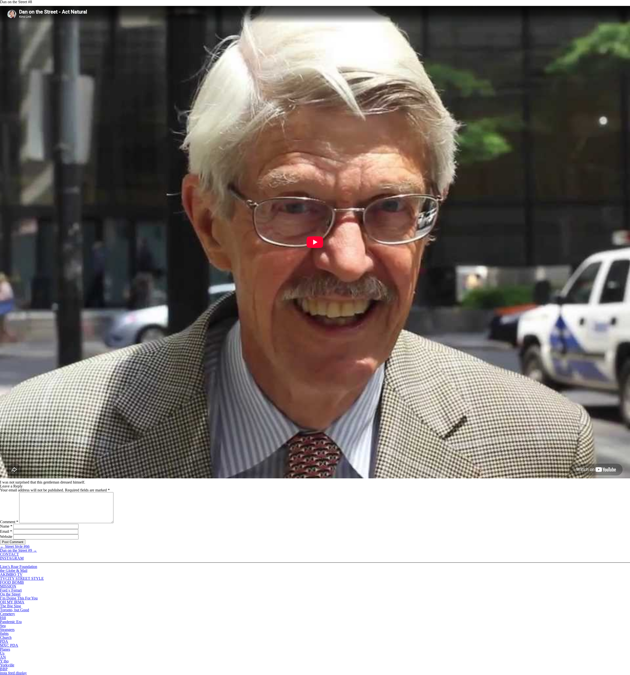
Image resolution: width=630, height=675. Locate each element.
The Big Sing (10, 606)
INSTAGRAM (12, 558)
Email (6, 531)
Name (6, 526)
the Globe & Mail (13, 570)
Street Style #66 (15, 546)
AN (3, 657)
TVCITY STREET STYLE (22, 578)
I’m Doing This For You (19, 598)
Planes (5, 649)
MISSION (8, 586)
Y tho (4, 661)
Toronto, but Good (14, 610)
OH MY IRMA (12, 602)
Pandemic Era (11, 622)
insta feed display (13, 673)
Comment (9, 522)
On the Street (10, 594)
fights (4, 633)
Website (6, 536)
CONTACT (9, 554)
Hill (3, 618)
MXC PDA (9, 645)
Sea (3, 626)
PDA (4, 641)
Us (2, 653)
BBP (4, 669)
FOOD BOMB (12, 582)
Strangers (7, 630)
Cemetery (7, 614)
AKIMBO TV (11, 574)
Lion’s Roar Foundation (18, 567)
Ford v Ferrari (11, 590)
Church (6, 637)
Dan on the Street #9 (18, 550)
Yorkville (7, 665)
